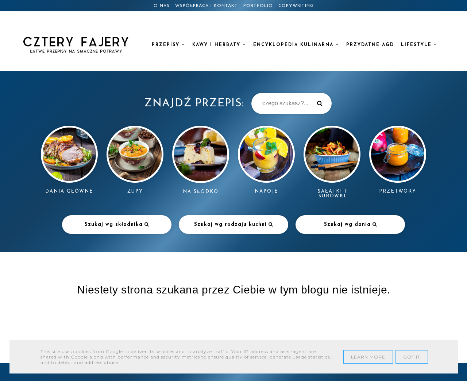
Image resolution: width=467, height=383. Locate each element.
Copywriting (296, 6)
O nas (162, 6)
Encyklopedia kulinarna (294, 45)
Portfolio (258, 6)
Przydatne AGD (370, 45)
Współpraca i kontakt (206, 6)
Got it (411, 357)
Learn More (368, 357)
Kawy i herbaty (217, 45)
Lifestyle (417, 45)
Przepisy (167, 45)
